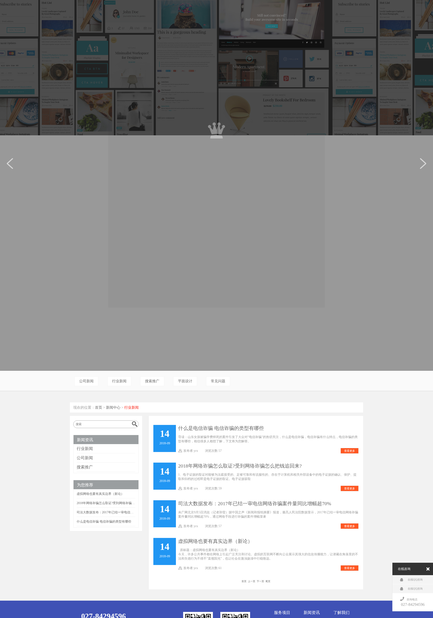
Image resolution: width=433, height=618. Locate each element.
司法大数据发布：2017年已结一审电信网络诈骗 (106, 512)
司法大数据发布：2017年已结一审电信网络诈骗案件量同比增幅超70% (254, 503)
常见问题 (218, 381)
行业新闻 (119, 381)
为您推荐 (85, 485)
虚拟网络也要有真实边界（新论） (215, 541)
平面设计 (185, 381)
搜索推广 (152, 381)
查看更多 (349, 450)
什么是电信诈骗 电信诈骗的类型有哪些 (221, 428)
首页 (98, 407)
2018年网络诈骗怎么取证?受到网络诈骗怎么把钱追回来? (240, 466)
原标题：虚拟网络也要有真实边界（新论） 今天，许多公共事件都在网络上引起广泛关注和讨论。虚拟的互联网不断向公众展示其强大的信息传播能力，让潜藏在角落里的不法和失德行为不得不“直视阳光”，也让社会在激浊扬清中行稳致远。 (268, 554)
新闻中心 (113, 407)
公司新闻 (86, 381)
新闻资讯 (85, 440)
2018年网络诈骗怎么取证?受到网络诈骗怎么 (106, 503)
